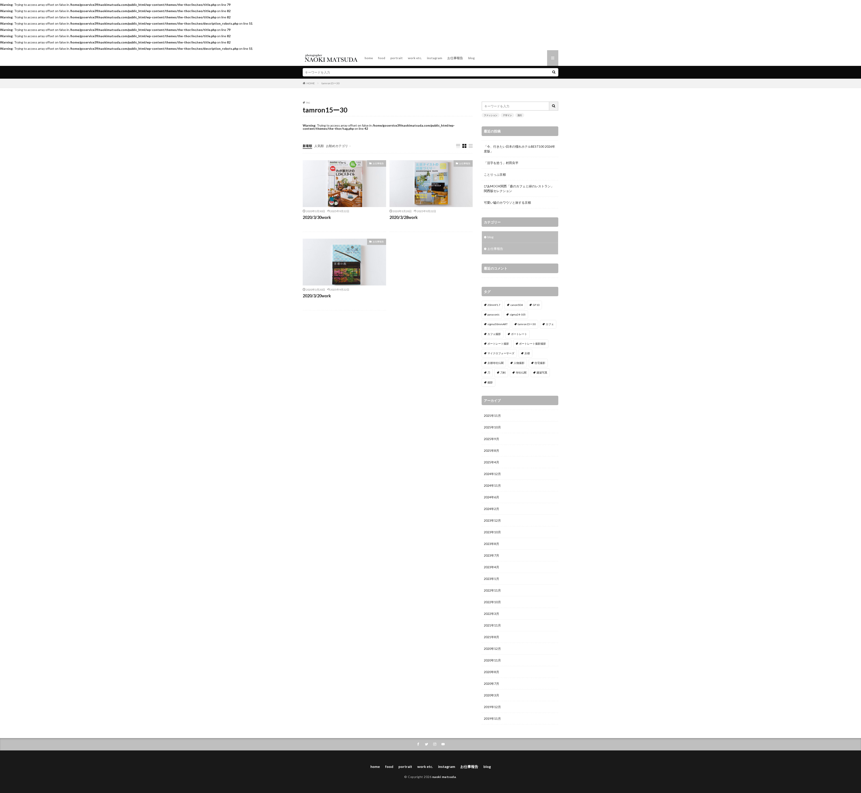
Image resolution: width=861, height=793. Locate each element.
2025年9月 (491, 439)
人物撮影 (519, 363)
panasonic (493, 314)
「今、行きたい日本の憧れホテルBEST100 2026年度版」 (519, 149)
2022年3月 (491, 614)
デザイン (507, 115)
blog (471, 58)
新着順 (307, 146)
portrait (396, 58)
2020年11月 (492, 660)
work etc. (415, 58)
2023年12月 (492, 520)
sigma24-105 (518, 314)
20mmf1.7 (493, 305)
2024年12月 (492, 474)
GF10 (536, 305)
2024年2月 (491, 509)
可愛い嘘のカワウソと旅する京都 (507, 202)
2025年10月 (492, 427)
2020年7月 (491, 683)
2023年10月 (492, 532)
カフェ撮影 (494, 334)
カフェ (550, 324)
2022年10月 (492, 602)
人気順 (319, 146)
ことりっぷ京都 (495, 174)
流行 (519, 115)
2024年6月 (491, 497)
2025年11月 (492, 415)
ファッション (490, 115)
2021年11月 (492, 625)
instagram (434, 58)
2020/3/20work (317, 295)
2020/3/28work (403, 217)
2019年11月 (492, 718)
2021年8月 (491, 637)
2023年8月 (491, 544)
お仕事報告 (455, 58)
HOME (311, 83)
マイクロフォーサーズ (500, 353)
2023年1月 (491, 579)
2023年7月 (491, 555)
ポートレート (519, 334)
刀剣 (503, 372)
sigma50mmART (497, 324)
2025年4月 (491, 462)
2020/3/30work (317, 217)
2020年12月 (492, 648)
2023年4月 (491, 567)
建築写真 (542, 372)
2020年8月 (491, 672)
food (381, 58)
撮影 (490, 382)
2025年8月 (491, 450)
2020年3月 (491, 695)
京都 (527, 353)
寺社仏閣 (521, 372)
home (369, 58)
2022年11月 (492, 590)
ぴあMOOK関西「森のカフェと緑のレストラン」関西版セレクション (519, 188)
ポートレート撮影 (498, 343)
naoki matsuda (444, 777)
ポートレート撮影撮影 (532, 343)
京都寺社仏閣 (495, 363)
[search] (553, 72)
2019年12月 (492, 707)
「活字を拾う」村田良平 (501, 163)
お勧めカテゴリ (337, 146)
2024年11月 (492, 485)
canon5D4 (516, 305)
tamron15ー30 (330, 83)
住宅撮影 (540, 363)
